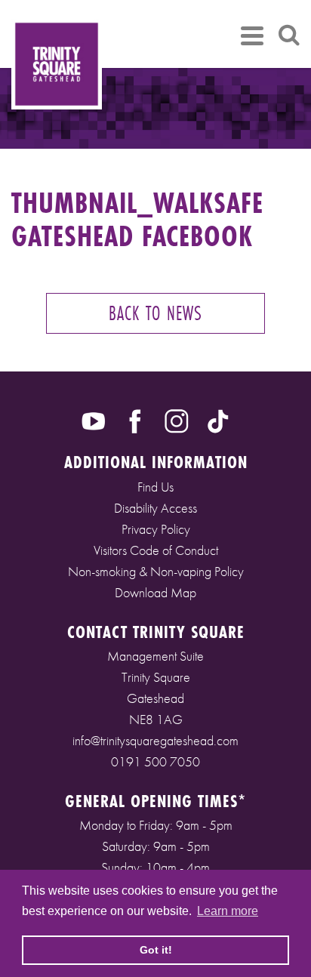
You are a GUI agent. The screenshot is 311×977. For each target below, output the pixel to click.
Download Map (155, 592)
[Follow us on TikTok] (218, 420)
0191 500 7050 (155, 761)
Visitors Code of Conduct (156, 550)
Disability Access (155, 507)
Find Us (155, 486)
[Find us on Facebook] (135, 420)
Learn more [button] (227, 911)
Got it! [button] (156, 950)
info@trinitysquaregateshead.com (155, 740)
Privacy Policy (156, 529)
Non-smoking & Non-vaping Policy (156, 571)
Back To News (155, 313)
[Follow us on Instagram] (177, 420)
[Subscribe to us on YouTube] (94, 420)
